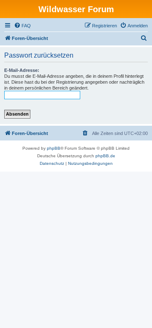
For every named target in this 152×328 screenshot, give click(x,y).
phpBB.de (105, 155)
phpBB (53, 148)
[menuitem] (22, 26)
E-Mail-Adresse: (21, 70)
